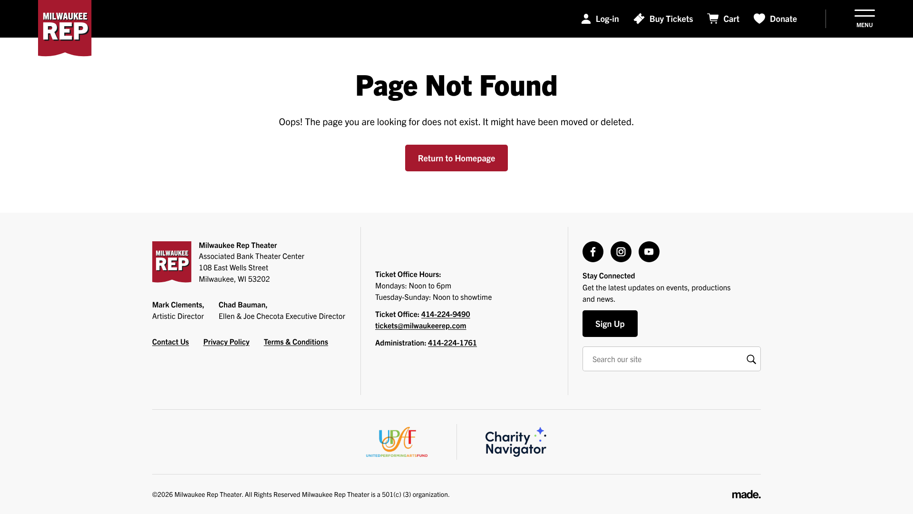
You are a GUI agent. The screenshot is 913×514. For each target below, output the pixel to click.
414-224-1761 (452, 342)
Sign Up (610, 323)
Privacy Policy (226, 341)
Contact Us (170, 341)
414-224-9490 (445, 314)
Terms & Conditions (296, 341)
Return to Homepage (456, 157)
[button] (865, 19)
